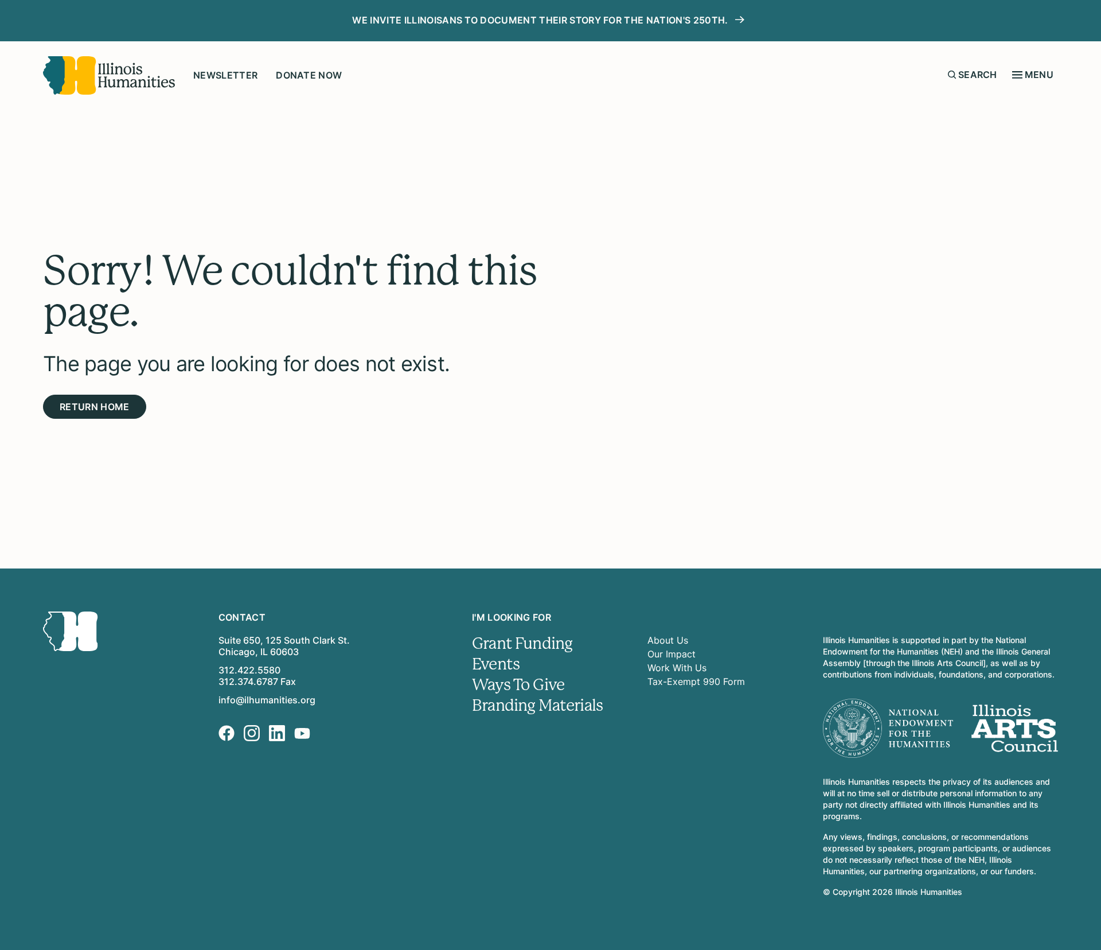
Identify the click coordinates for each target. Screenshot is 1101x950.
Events (496, 664)
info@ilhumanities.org (266, 700)
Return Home (95, 406)
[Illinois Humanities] (109, 75)
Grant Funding (522, 643)
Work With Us (676, 667)
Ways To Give (518, 685)
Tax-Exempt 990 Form (696, 681)
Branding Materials (537, 705)
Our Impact (671, 654)
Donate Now (309, 75)
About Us (667, 640)
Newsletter (225, 75)
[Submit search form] (952, 75)
